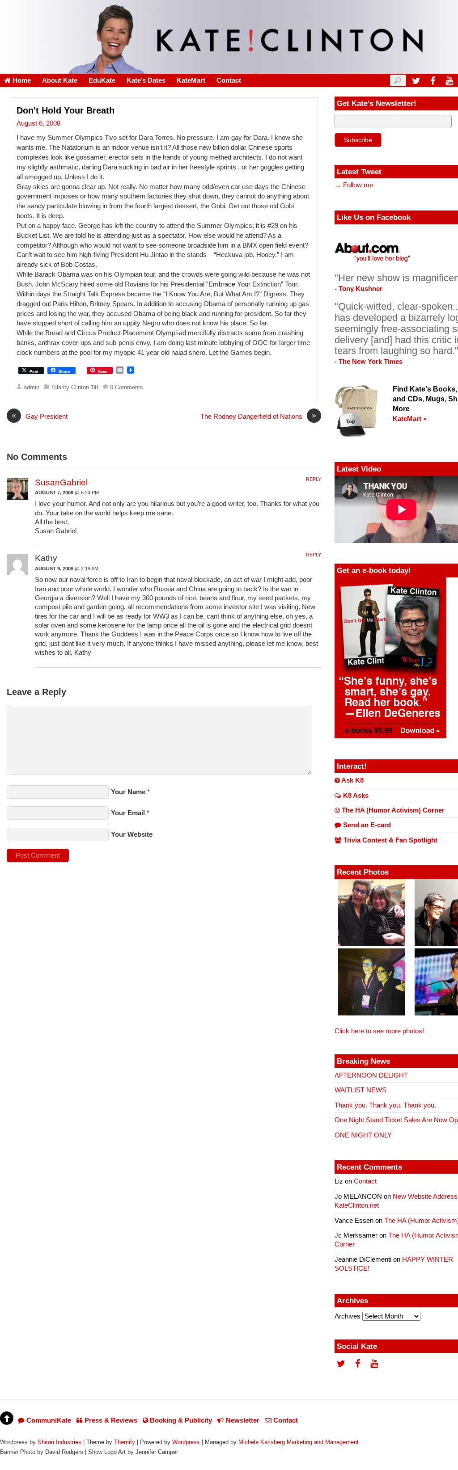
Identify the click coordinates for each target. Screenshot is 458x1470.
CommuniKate (48, 1420)
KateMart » (410, 418)
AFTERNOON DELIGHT (371, 1075)
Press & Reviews (110, 1420)
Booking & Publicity (180, 1420)
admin (31, 387)
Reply (313, 479)
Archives (347, 1316)
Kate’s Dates (146, 80)
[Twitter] (416, 80)
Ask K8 (352, 780)
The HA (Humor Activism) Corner (392, 810)
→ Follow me (354, 185)
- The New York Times (369, 361)
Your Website (132, 834)
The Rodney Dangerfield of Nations (258, 416)
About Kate (59, 80)
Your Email (128, 813)
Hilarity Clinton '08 (74, 387)
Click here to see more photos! (379, 1031)
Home (21, 80)
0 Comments (126, 387)
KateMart (191, 80)
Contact (228, 80)
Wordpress (186, 1442)
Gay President (40, 416)
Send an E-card (366, 825)
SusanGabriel (61, 482)
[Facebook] (432, 80)
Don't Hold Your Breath (65, 110)
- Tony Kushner (358, 288)
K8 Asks (355, 795)
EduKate (102, 80)
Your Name (128, 792)
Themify (124, 1442)
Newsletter (241, 1420)
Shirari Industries (59, 1442)
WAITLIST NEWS (360, 1090)
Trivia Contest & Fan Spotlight (389, 840)
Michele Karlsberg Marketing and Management (298, 1442)
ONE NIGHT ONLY (363, 1135)
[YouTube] (449, 80)
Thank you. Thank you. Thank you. (385, 1105)
